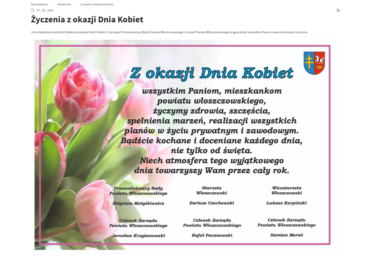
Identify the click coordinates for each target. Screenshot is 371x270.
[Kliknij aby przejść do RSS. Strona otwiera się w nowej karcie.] (338, 10)
